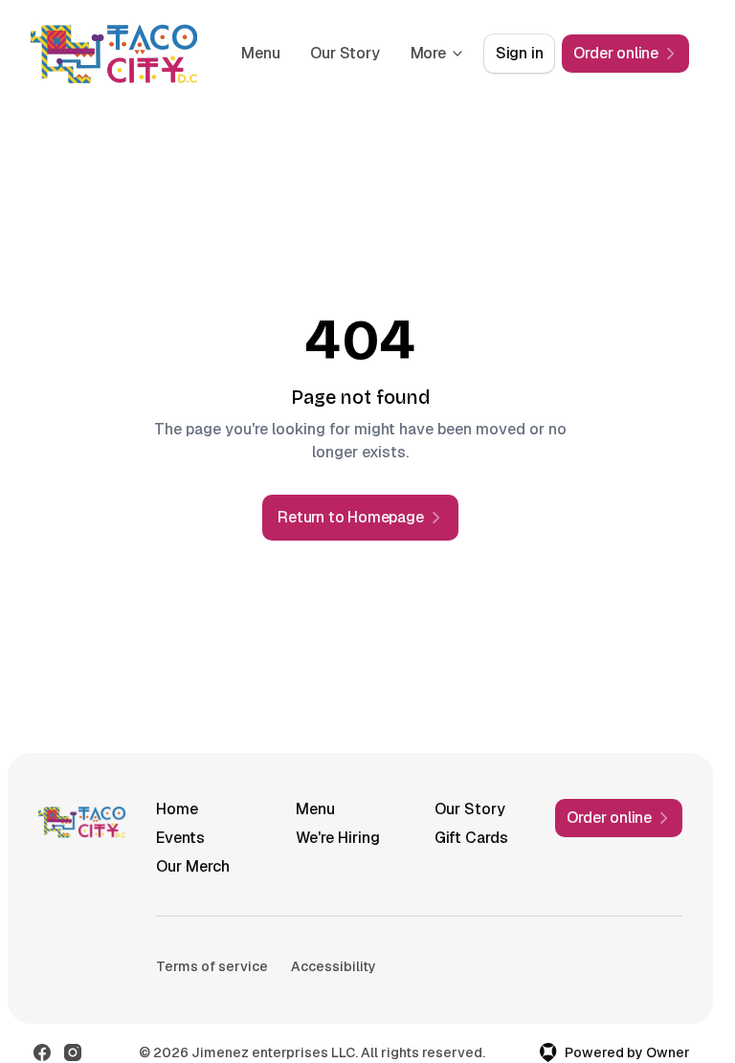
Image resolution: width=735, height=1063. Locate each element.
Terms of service (212, 966)
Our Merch (193, 866)
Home (177, 809)
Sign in (520, 53)
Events (180, 838)
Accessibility (333, 966)
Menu (260, 53)
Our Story (344, 53)
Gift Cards (471, 838)
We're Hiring (338, 838)
